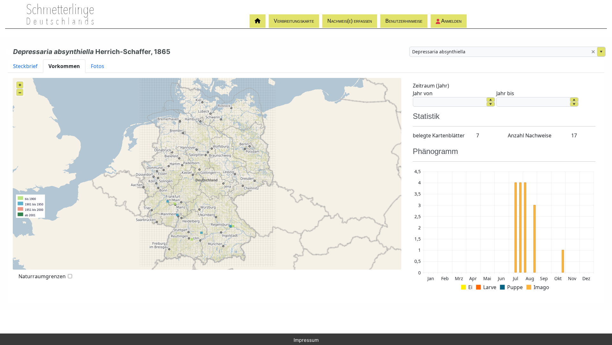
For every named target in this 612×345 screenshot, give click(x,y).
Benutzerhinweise (403, 21)
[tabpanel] (306, 188)
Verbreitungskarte (294, 21)
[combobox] (499, 52)
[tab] (25, 66)
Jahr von (423, 93)
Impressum (306, 340)
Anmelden (451, 21)
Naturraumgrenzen (42, 276)
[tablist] (306, 66)
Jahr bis (505, 93)
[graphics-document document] (504, 231)
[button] (593, 52)
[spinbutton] (449, 101)
